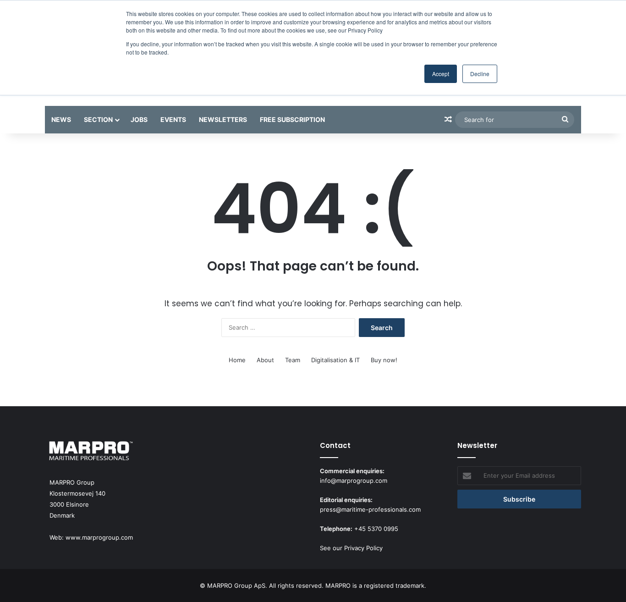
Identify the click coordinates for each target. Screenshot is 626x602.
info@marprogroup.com (353, 480)
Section (98, 119)
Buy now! (384, 360)
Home (237, 360)
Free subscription (292, 119)
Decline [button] (479, 73)
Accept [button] (440, 73)
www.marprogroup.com (99, 537)
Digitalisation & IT (335, 360)
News (61, 119)
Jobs (139, 119)
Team (292, 360)
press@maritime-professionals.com (370, 509)
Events (173, 119)
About (265, 360)
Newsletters (223, 119)
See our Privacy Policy (351, 548)
